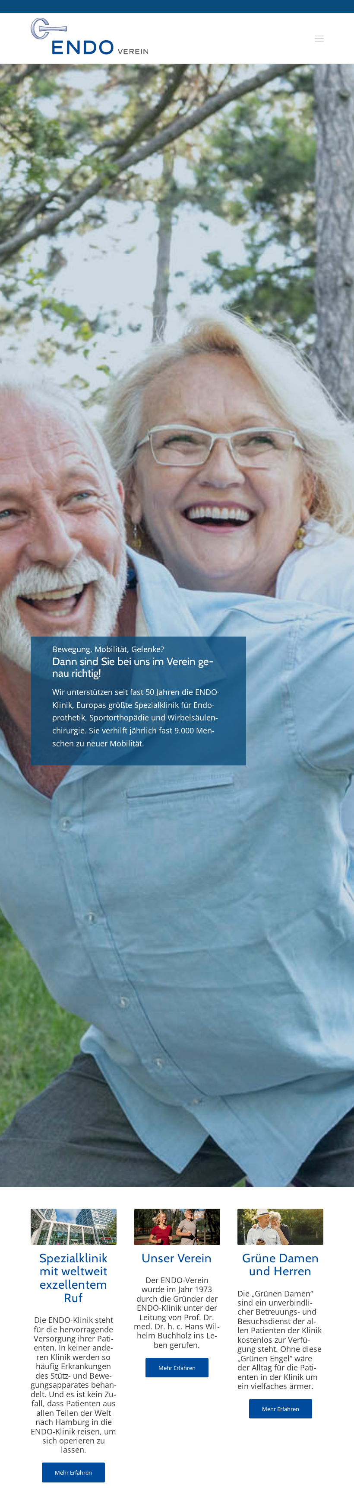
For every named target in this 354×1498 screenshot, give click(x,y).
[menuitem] (319, 38)
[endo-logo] (89, 38)
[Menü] (319, 38)
